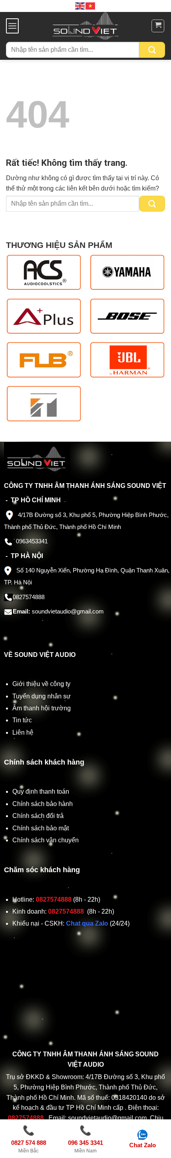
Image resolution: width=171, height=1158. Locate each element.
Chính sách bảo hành (42, 803)
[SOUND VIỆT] (85, 26)
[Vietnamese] (91, 5)
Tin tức (22, 720)
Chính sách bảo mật (40, 828)
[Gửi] (152, 50)
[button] (12, 25)
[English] (80, 5)
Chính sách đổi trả (38, 815)
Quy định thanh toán (42, 791)
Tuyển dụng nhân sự (41, 696)
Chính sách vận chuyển (46, 840)
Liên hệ (22, 732)
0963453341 (32, 541)
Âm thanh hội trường (41, 708)
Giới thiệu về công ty (41, 683)
